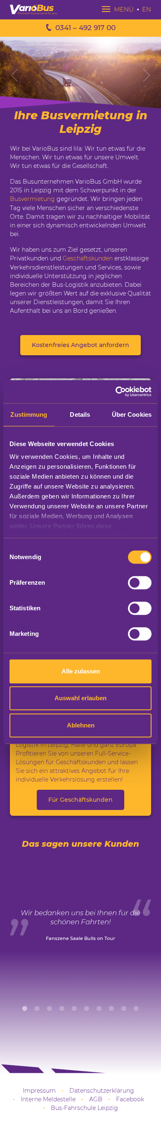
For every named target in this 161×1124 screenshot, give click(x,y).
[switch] (140, 582)
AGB (95, 1099)
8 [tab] (111, 1008)
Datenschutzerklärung (101, 1090)
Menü (123, 9)
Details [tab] (80, 414)
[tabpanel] (80, 930)
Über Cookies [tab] (132, 414)
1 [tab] (25, 1008)
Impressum (39, 1090)
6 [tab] (87, 1008)
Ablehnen (81, 725)
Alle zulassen (81, 671)
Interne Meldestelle (48, 1099)
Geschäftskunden (88, 258)
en (146, 9)
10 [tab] (136, 1008)
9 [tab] (124, 1008)
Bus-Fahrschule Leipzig (84, 1108)
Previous (14, 75)
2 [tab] (37, 1008)
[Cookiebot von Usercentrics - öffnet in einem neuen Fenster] (116, 391)
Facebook (130, 1099)
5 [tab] (74, 1008)
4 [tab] (62, 1008)
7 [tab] (99, 1008)
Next (146, 75)
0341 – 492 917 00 (85, 28)
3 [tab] (49, 1008)
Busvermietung (32, 199)
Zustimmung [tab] (28, 414)
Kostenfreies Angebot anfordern (80, 345)
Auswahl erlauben (80, 697)
